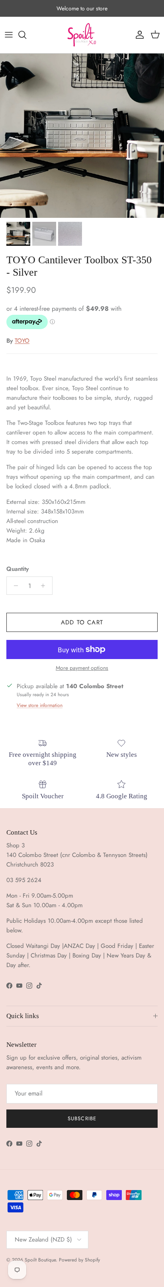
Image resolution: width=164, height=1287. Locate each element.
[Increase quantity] (45, 585)
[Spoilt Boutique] (82, 35)
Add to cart (82, 622)
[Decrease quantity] (14, 585)
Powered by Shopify (79, 1259)
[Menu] (9, 34)
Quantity (17, 569)
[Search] (26, 34)
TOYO (22, 340)
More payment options (82, 668)
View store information (39, 705)
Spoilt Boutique (40, 1259)
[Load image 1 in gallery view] (82, 135)
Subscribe (82, 1118)
